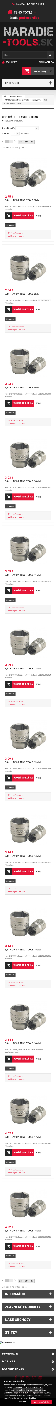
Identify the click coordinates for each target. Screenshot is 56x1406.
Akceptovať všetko (42, 1402)
